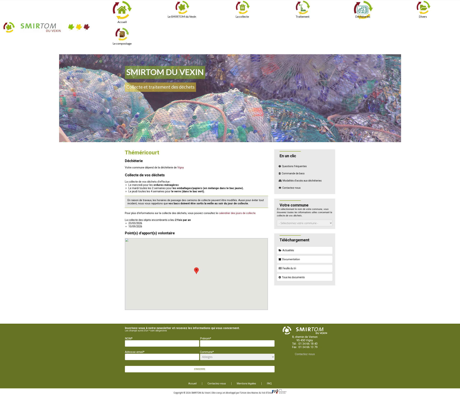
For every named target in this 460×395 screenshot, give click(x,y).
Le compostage (122, 43)
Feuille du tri (289, 268)
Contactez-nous (291, 187)
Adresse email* (134, 352)
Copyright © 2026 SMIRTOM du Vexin (192, 393)
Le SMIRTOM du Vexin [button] (182, 16)
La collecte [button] (242, 16)
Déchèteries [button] (362, 16)
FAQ (269, 383)
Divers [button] (423, 16)
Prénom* (205, 338)
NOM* (129, 338)
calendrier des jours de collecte (237, 213)
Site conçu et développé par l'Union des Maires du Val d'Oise (242, 393)
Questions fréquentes (294, 166)
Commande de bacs (293, 173)
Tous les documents (293, 277)
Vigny (180, 167)
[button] (196, 270)
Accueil (122, 22)
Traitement (302, 16)
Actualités (288, 250)
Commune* (207, 352)
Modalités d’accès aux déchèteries (302, 180)
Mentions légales (246, 383)
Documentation (291, 259)
